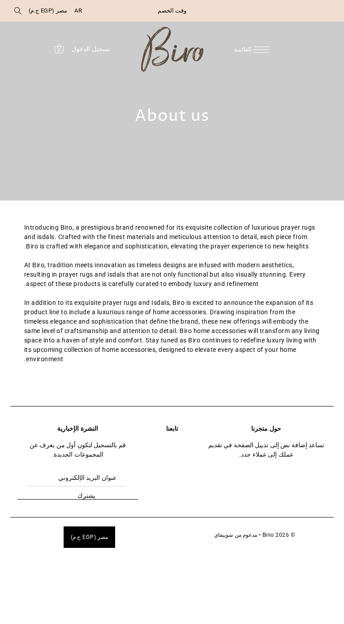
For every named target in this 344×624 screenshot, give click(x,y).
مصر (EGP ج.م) (48, 10)
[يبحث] (18, 10)
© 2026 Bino (278, 535)
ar (78, 10)
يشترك (86, 495)
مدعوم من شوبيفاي (235, 535)
